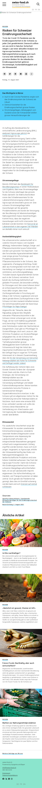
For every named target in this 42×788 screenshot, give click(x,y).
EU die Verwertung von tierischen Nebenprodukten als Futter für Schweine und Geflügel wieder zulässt (20, 360)
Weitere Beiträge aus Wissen (12, 753)
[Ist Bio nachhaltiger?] (21, 533)
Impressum (6, 773)
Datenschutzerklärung (10, 775)
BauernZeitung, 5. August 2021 (13, 504)
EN (39, 10)
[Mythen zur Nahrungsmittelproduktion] (21, 703)
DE (33, 10)
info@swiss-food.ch (9, 768)
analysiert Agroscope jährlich (14, 133)
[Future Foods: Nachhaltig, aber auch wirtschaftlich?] (21, 643)
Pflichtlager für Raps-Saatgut (14, 306)
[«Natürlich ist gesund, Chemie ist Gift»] (21, 588)
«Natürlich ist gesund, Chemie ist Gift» (19, 608)
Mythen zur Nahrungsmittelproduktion (19, 723)
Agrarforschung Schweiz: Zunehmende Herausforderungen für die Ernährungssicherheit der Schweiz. (19, 500)
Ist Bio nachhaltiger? (11, 553)
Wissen (5, 26)
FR (36, 10)
